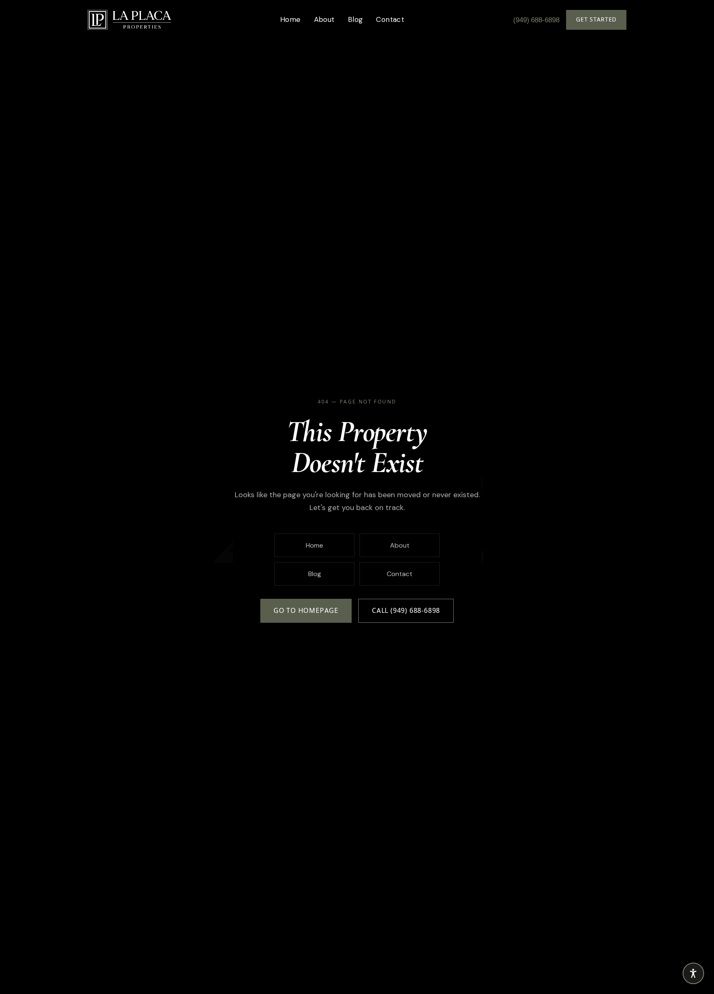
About (324, 19)
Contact (390, 19)
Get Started (596, 19)
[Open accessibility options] (693, 973)
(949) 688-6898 (536, 19)
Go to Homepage (306, 610)
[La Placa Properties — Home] (129, 20)
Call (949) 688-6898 (406, 610)
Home (290, 19)
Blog (355, 19)
